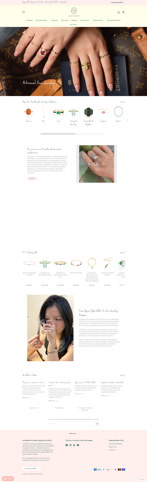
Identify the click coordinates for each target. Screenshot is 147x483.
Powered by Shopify (38, 474)
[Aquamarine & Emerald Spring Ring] (45, 263)
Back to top (72, 433)
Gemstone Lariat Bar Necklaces (107, 274)
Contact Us (112, 450)
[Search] (23, 12)
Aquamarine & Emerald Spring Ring (45, 274)
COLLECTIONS (84, 20)
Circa (58, 121)
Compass (103, 121)
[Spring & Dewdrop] (73, 112)
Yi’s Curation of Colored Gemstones (85, 409)
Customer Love (33, 408)
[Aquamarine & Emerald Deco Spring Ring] (123, 263)
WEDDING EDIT (98, 20)
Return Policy (113, 447)
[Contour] (118, 112)
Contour (118, 121)
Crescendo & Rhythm (88, 123)
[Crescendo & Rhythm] (88, 112)
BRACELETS (54, 20)
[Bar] (43, 112)
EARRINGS (74, 20)
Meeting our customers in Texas (33, 382)
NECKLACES (65, 20)
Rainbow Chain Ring (76, 273)
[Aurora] (28, 112)
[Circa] (58, 112)
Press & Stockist (59, 408)
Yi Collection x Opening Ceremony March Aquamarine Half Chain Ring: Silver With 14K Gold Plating (91, 277)
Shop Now (32, 178)
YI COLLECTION (29, 474)
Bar (43, 121)
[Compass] (103, 112)
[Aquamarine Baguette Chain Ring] (29, 263)
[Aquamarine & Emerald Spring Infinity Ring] (60, 263)
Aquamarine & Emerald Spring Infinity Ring (60, 275)
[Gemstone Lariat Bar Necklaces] (107, 263)
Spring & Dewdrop (73, 123)
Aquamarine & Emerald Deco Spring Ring (123, 275)
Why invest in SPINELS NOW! (85, 382)
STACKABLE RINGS (41, 20)
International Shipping (115, 444)
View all (122, 102)
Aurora (28, 121)
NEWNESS (30, 20)
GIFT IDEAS (73, 25)
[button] (123, 12)
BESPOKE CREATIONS (113, 20)
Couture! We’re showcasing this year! (60, 384)
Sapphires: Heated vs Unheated (112, 382)
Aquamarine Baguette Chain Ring (29, 274)
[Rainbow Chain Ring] (76, 263)
